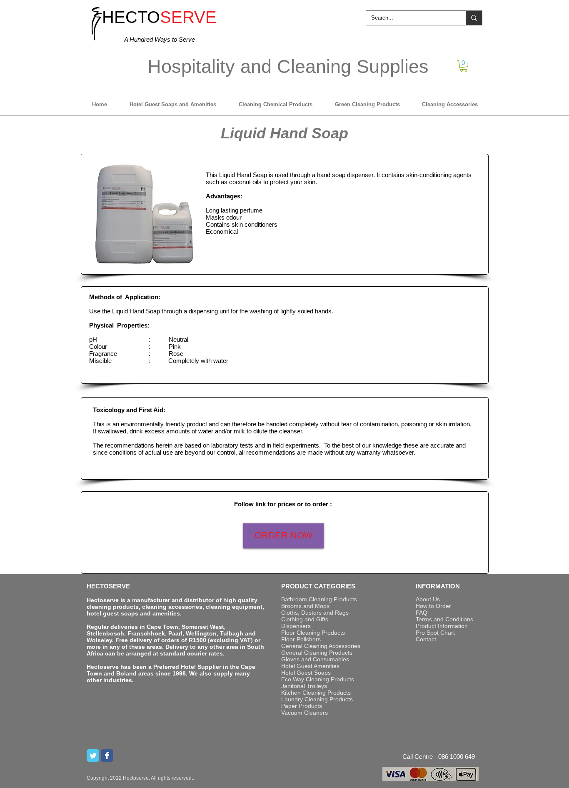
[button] (463, 66)
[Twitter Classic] (93, 755)
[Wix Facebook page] (107, 755)
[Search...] (474, 18)
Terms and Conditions (444, 619)
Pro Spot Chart (435, 632)
